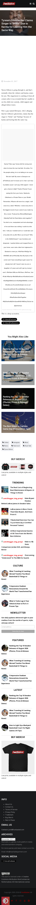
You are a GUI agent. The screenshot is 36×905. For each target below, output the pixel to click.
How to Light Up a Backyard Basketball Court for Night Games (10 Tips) (20, 728)
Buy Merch (9, 817)
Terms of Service (11, 809)
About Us (8, 804)
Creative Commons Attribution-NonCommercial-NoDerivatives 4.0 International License (15, 879)
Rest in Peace (10, 820)
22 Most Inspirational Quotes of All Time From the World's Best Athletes (21, 533)
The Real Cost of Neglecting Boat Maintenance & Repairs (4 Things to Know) (22, 490)
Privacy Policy (10, 812)
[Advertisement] (18, 55)
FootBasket (25, 892)
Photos (6, 446)
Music (26, 442)
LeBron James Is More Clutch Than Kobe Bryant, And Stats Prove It (21, 512)
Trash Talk (28, 446)
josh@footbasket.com (16, 830)
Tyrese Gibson (8, 449)
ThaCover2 (16, 446)
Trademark (9, 815)
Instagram (17, 442)
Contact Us (9, 807)
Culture (6, 442)
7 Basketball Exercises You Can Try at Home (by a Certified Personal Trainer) (22, 522)
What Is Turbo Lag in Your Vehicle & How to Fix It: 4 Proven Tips (19, 603)
